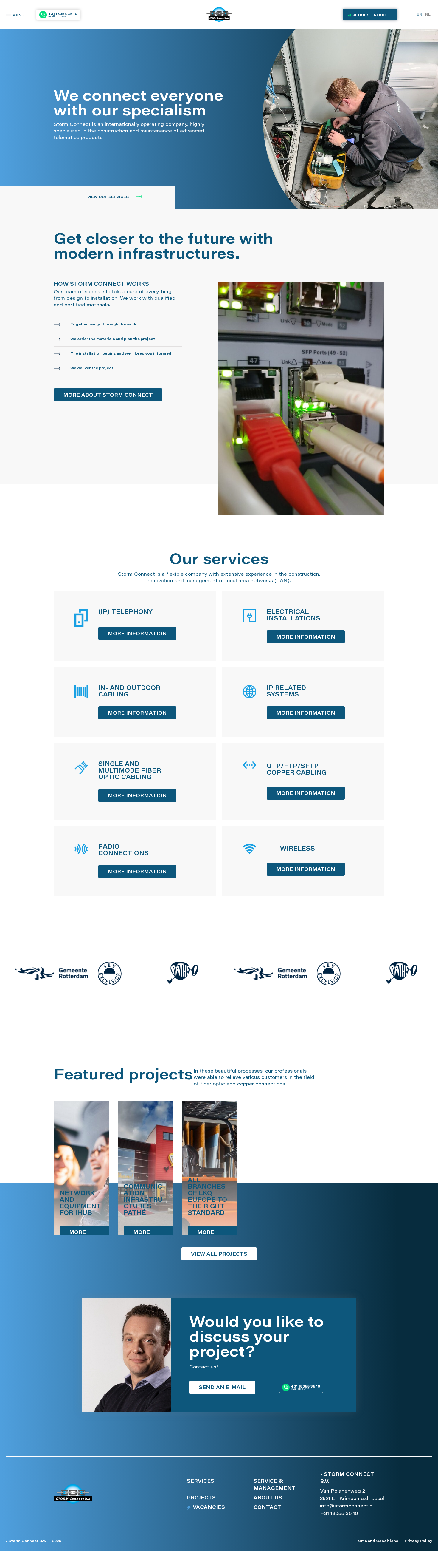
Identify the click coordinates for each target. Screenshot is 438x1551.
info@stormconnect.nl (347, 1506)
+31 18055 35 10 (339, 1513)
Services (200, 1481)
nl (428, 14)
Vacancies (209, 1507)
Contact (267, 1507)
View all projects (219, 1254)
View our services (108, 197)
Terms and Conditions (376, 1541)
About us (268, 1498)
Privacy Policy (418, 1541)
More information (137, 634)
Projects (201, 1498)
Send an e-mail (222, 1387)
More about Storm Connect (108, 395)
